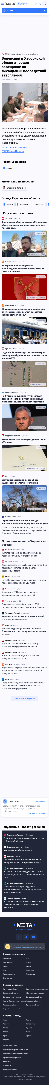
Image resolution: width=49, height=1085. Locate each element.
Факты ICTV (10, 664)
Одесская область (33, 1005)
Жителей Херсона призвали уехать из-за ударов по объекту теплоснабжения (21, 554)
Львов (5, 1032)
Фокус (7, 601)
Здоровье (30, 970)
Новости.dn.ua (10, 262)
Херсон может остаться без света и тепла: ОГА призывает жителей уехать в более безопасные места (24, 568)
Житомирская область (35, 993)
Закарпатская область (12, 997)
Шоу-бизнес (8, 962)
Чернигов (29, 835)
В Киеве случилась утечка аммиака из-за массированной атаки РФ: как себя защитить (24, 904)
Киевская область (33, 1001)
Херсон (17, 218)
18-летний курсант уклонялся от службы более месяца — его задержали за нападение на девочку (24, 631)
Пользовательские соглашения (11, 1054)
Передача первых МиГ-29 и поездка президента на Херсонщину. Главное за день (25, 522)
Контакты (7, 1061)
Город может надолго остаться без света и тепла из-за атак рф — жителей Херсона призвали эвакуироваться (23, 685)
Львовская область (10, 1005)
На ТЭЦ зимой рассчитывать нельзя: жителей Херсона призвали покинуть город (24, 581)
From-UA (8, 625)
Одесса (29, 1028)
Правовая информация (11, 1058)
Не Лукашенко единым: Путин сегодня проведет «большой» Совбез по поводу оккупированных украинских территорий (23, 399)
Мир (27, 958)
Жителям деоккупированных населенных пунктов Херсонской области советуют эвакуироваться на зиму (23, 312)
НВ (6, 476)
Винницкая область (10, 989)
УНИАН (8, 577)
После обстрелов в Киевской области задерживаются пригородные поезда (22, 861)
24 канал (8, 562)
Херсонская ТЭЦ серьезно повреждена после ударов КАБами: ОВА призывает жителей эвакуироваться (24, 670)
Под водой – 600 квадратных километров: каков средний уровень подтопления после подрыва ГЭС (24, 355)
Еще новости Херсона (25, 698)
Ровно (28, 1020)
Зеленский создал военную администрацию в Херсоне (24, 441)
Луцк (5, 1036)
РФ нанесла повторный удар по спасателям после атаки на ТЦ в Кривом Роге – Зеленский (23, 889)
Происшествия (9, 974)
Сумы (28, 1036)
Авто (5, 970)
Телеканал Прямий (12, 613)
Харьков (6, 1024)
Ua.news (8, 550)
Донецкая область (10, 993)
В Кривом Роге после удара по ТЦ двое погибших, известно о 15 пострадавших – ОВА (24, 874)
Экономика (7, 978)
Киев (27, 847)
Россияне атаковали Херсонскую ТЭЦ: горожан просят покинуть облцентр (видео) (23, 605)
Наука (5, 966)
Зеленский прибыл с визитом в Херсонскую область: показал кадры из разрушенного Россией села (24, 225)
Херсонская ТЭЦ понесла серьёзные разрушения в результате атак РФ (20, 593)
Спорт (28, 966)
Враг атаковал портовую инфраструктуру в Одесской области (24, 839)
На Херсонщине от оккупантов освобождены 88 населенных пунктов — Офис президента (23, 268)
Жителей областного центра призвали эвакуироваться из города (20, 657)
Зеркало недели (11, 392)
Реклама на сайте (10, 1046)
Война (28, 962)
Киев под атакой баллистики (18, 850)
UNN (7, 679)
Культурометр (11, 349)
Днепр (5, 1028)
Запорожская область (35, 997)
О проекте (7, 1065)
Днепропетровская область (36, 989)
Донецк (23, 392)
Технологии (30, 974)
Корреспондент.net (12, 640)
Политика (7, 958)
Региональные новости (23, 3)
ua (36, 4)
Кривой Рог (30, 868)
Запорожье (30, 1024)
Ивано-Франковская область (13, 1001)
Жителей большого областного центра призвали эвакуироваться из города (20, 645)
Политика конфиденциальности (11, 1050)
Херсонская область (30, 54)
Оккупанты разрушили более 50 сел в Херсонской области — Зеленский (20, 481)
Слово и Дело (10, 517)
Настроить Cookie (10, 1070)
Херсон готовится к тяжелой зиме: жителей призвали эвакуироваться (23, 618)
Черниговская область (12, 1009)
